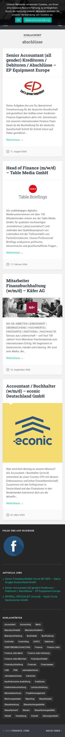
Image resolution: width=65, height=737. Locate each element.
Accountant (10, 624)
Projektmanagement (35, 693)
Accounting (25, 624)
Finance (38, 647)
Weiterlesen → (14, 139)
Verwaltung (21, 716)
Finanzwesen (47, 664)
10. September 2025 (20, 369)
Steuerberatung (12, 704)
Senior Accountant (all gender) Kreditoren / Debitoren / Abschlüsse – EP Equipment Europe (31, 62)
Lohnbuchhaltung (39, 687)
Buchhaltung (48, 636)
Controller (9, 641)
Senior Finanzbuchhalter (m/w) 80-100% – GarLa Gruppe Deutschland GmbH (32, 580)
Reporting (29, 699)
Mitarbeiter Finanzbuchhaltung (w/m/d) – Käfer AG (26, 285)
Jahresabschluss (30, 670)
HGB (7, 670)
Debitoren (49, 641)
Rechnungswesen (13, 699)
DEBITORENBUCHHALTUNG (17, 647)
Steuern (26, 710)
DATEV (36, 641)
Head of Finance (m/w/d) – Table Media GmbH (31, 170)
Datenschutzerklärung (37, 20)
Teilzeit (8, 716)
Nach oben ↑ (54, 730)
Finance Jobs (53, 647)
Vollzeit (34, 716)
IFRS (15, 670)
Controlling (23, 641)
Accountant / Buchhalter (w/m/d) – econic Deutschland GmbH (30, 391)
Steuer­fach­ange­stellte (44, 710)
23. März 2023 (17, 515)
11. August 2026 (18, 151)
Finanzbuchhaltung (14, 664)
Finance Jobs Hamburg (39, 653)
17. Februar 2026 (18, 264)
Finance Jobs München (15, 659)
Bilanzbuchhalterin (33, 630)
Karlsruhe (30, 676)
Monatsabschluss (13, 693)
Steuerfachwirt (11, 710)
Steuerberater (45, 699)
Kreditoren (40, 681)
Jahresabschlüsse (13, 676)
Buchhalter (32, 636)
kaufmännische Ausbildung (17, 681)
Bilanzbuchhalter (12, 630)
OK (18, 20)
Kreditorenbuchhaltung (15, 687)
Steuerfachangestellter (34, 704)
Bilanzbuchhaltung (13, 636)
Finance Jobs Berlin (14, 653)
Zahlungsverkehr (50, 716)
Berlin (38, 624)
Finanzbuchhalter (39, 659)
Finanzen (32, 664)
